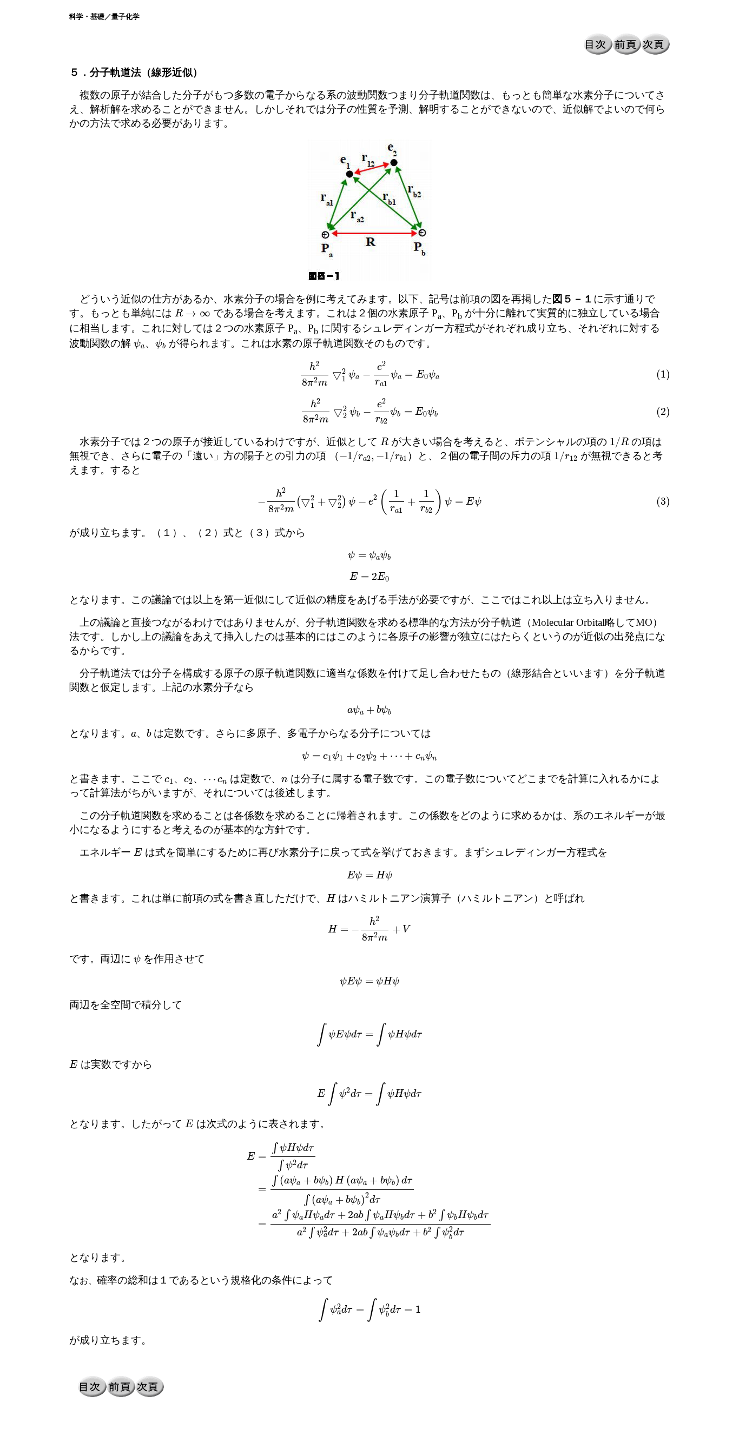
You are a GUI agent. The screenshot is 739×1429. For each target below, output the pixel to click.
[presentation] (192, 312)
